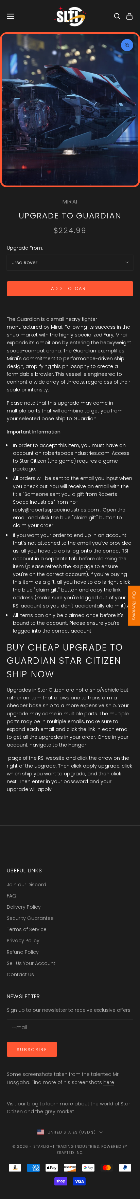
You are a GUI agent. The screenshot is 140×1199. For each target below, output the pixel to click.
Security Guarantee (30, 918)
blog (32, 1103)
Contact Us (20, 974)
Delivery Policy (24, 907)
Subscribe (32, 1049)
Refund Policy (23, 952)
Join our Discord (26, 884)
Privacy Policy (23, 940)
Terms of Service (27, 929)
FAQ (11, 895)
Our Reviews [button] (134, 605)
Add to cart (70, 288)
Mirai (70, 201)
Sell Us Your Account (31, 963)
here (108, 1082)
